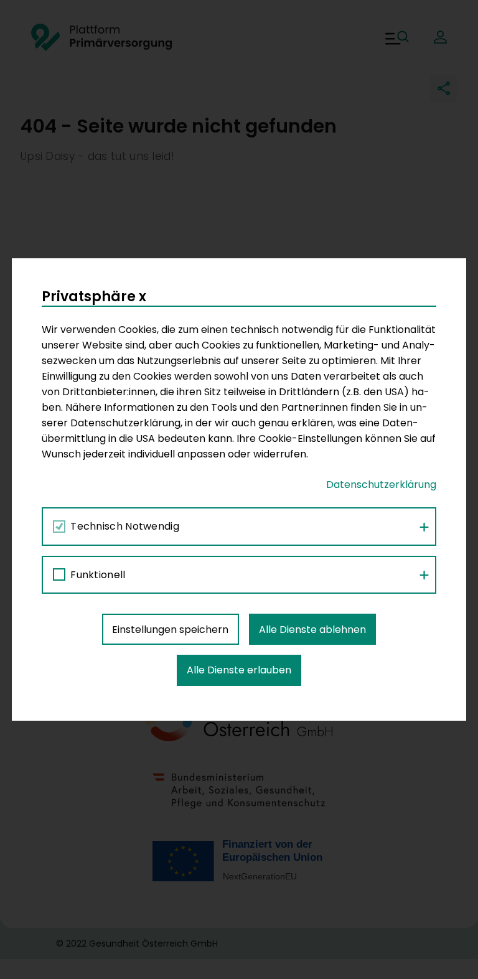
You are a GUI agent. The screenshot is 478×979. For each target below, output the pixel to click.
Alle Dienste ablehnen (312, 629)
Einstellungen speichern (170, 629)
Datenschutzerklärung (381, 484)
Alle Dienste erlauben (239, 670)
